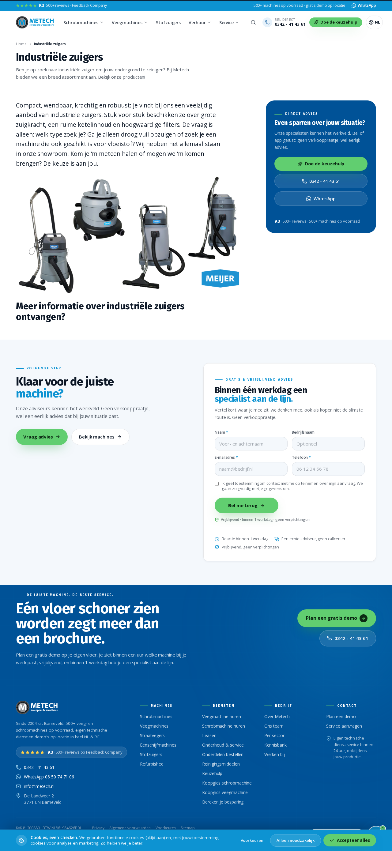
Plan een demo (341, 716)
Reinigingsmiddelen (221, 764)
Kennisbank (275, 745)
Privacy (98, 827)
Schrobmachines (80, 22)
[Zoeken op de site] (253, 22)
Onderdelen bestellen (222, 754)
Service (226, 22)
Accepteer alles (353, 840)
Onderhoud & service (222, 745)
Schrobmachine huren (223, 726)
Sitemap (187, 827)
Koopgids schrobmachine (227, 783)
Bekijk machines (97, 437)
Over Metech (277, 716)
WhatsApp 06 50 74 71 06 (49, 777)
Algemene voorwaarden (130, 827)
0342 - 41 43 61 (324, 181)
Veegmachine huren (221, 716)
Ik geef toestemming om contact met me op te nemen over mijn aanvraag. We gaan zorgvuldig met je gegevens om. (292, 486)
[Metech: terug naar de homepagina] (35, 22)
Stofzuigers (168, 22)
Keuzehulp (212, 773)
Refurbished (151, 764)
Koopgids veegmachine (225, 792)
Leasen (209, 735)
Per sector (274, 735)
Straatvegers (152, 735)
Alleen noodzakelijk (296, 840)
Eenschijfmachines (158, 745)
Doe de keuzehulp (325, 164)
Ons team (274, 726)
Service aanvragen (344, 726)
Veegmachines (127, 22)
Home (21, 44)
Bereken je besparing (222, 802)
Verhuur (197, 22)
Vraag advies (38, 437)
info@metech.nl (39, 786)
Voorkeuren (166, 827)
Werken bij (274, 754)
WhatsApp (324, 198)
